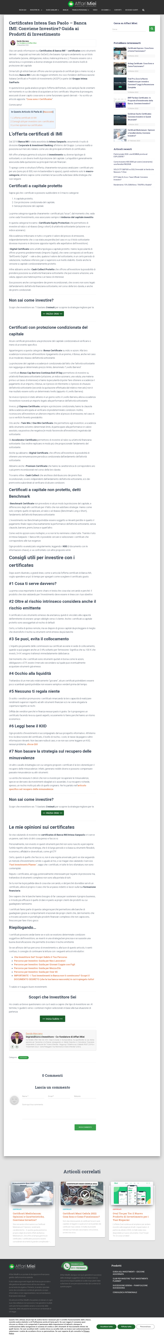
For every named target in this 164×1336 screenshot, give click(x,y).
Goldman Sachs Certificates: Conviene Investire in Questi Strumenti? (140, 117)
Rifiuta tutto (126, 1326)
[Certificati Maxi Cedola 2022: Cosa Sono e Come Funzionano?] (82, 1193)
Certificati (23, 1057)
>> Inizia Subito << (53, 1018)
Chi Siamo (105, 10)
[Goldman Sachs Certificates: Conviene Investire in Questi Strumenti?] (120, 119)
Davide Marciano (34, 1033)
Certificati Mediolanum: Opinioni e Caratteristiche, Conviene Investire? (141, 133)
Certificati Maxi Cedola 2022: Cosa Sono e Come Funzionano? (81, 1215)
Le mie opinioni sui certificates (26, 125)
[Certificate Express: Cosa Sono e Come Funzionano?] (120, 53)
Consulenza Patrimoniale (125, 1292)
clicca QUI (32, 744)
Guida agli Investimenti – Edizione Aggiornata (129, 1273)
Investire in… (35, 10)
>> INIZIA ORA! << (52, 313)
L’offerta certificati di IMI (23, 117)
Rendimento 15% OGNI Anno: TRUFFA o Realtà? (133, 185)
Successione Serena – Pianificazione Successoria (130, 1286)
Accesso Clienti (131, 10)
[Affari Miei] (82, 4)
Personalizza (145, 1326)
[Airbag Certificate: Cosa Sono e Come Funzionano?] (120, 68)
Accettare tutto (106, 1326)
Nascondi (48, 112)
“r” (23, 864)
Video (95, 10)
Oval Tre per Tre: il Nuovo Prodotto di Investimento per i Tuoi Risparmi (131, 1216)
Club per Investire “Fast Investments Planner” (130, 1280)
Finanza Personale (80, 10)
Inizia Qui (22, 10)
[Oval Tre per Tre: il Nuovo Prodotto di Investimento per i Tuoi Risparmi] (132, 1193)
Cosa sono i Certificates (39, 99)
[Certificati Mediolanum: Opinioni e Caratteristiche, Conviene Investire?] (120, 135)
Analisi (65, 10)
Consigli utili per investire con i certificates (32, 121)
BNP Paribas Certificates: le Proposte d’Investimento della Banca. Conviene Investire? (140, 101)
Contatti (117, 10)
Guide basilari (52, 10)
